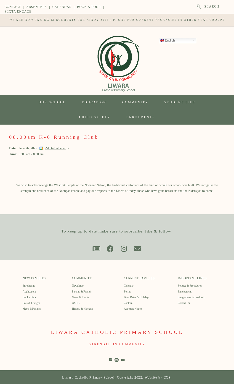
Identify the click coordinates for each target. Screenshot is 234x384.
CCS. (168, 377)
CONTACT (13, 7)
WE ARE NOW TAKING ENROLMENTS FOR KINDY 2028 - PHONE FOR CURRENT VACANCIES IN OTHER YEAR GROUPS (117, 19)
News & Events (80, 297)
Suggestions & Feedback (191, 297)
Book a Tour (29, 297)
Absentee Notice (133, 308)
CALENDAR (62, 7)
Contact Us (184, 303)
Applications (29, 291)
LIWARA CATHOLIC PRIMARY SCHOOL (117, 332)
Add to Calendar (55, 148)
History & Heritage (82, 308)
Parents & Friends (82, 291)
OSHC (76, 303)
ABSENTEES (36, 7)
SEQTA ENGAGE (18, 11)
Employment (184, 291)
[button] (96, 249)
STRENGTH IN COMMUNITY (117, 344)
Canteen (128, 303)
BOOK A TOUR (89, 7)
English (169, 40)
